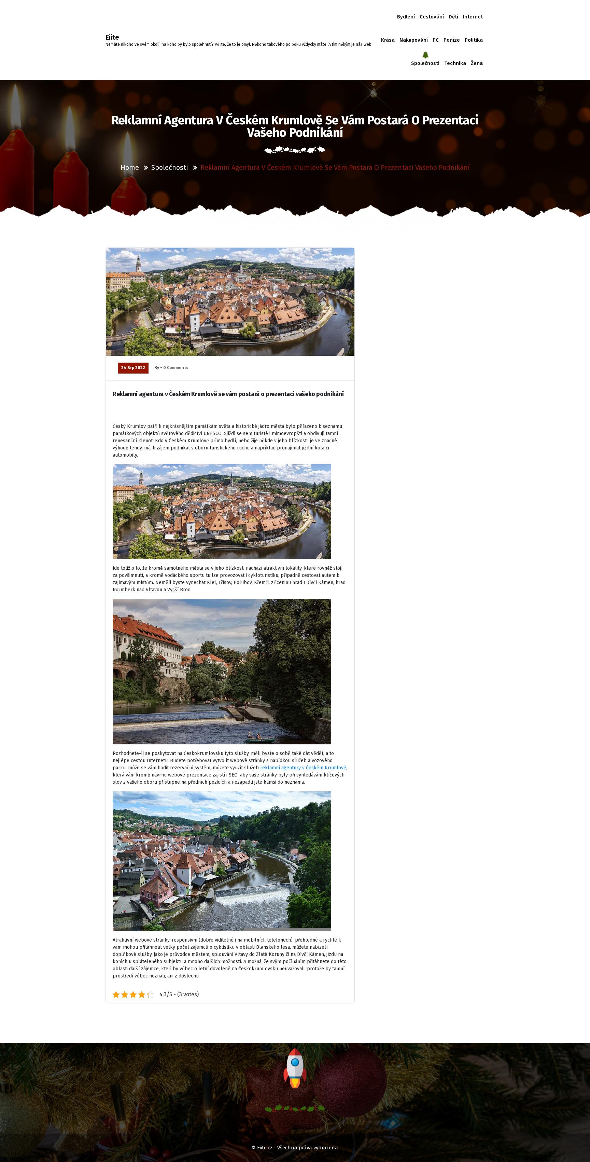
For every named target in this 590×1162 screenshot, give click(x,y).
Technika (455, 63)
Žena (477, 63)
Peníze (452, 40)
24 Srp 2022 (133, 367)
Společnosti (425, 63)
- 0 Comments (174, 367)
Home (130, 167)
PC (436, 40)
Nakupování (413, 40)
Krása (388, 40)
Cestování (432, 17)
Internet (473, 17)
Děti (453, 17)
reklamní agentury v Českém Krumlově (303, 768)
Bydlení (406, 17)
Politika (474, 40)
